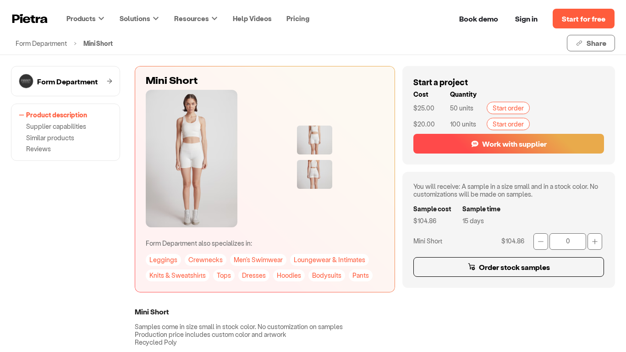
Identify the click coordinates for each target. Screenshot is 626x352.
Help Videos (252, 18)
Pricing (297, 18)
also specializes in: (199, 243)
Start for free (583, 18)
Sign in (526, 18)
